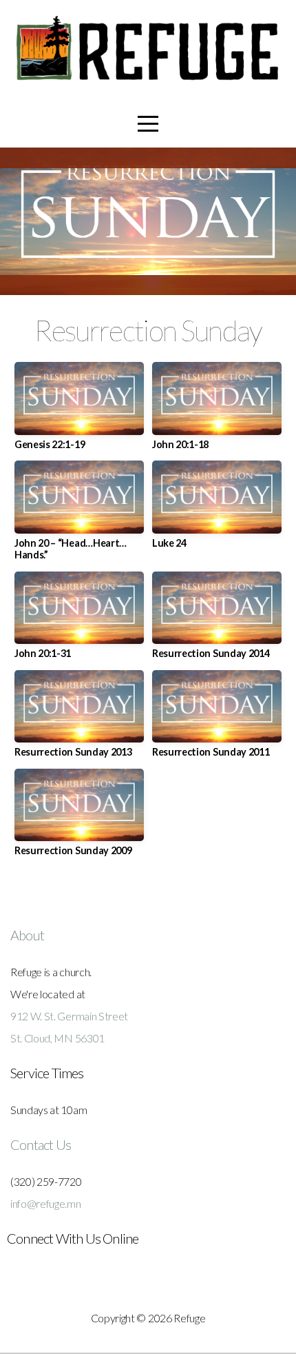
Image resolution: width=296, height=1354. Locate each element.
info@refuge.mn (45, 1203)
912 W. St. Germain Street (69, 1015)
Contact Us (40, 1144)
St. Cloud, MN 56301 (57, 1037)
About (27, 935)
